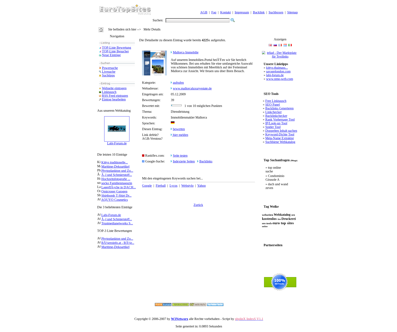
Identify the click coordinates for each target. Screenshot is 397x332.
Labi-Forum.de (117, 143)
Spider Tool (273, 127)
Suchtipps (108, 75)
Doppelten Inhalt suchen (281, 130)
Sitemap (292, 12)
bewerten (179, 129)
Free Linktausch (275, 101)
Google (147, 185)
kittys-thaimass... (277, 67)
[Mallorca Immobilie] (154, 74)
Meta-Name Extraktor (279, 138)
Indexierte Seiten (184, 161)
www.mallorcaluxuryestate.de (192, 88)
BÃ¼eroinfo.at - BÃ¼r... (117, 243)
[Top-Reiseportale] (163, 305)
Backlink (259, 12)
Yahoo (201, 185)
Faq (213, 12)
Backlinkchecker (276, 116)
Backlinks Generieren (279, 108)
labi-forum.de (275, 75)
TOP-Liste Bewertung (116, 47)
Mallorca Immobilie (185, 52)
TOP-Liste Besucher (115, 51)
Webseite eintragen (114, 88)
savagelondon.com (278, 71)
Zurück (198, 205)
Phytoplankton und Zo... (117, 170)
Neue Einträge (111, 55)
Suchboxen (276, 12)
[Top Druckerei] (180, 305)
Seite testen (180, 155)
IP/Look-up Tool (276, 123)
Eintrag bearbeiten (114, 99)
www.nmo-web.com (279, 79)
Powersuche (110, 68)
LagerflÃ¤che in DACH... (118, 187)
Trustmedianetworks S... (117, 223)
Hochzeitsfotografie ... (115, 179)
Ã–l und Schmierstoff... (116, 175)
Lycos (173, 185)
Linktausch (109, 92)
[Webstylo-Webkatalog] (198, 305)
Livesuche (108, 71)
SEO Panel (272, 104)
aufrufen (178, 82)
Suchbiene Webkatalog (280, 142)
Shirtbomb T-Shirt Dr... (116, 195)
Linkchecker (273, 112)
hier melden (180, 135)
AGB (203, 12)
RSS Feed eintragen (115, 95)
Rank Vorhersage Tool (280, 119)
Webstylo (187, 185)
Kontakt (225, 12)
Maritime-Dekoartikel (115, 166)
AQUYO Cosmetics (114, 199)
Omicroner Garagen (114, 191)
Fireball (161, 185)
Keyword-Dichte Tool (279, 134)
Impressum (242, 12)
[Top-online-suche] (215, 305)
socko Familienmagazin (116, 183)
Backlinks (205, 161)
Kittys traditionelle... (114, 162)
